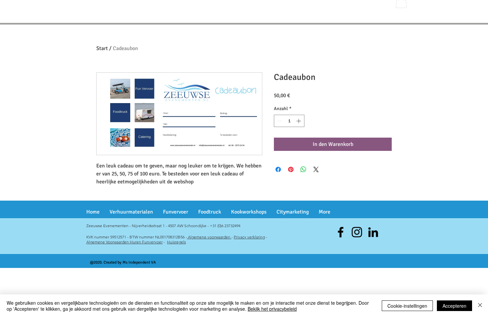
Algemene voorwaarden (209, 236)
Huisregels (176, 241)
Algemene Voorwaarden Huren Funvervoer (124, 241)
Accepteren (454, 305)
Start (102, 48)
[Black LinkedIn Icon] (373, 232)
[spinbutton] (289, 121)
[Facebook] (341, 232)
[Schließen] (480, 306)
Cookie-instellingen (407, 305)
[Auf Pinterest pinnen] (291, 169)
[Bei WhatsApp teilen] (303, 169)
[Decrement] (279, 121)
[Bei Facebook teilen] (278, 169)
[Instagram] (357, 232)
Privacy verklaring (249, 236)
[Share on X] (316, 169)
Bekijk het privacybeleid (272, 308)
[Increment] (299, 121)
